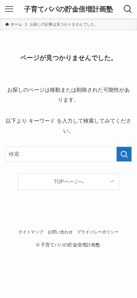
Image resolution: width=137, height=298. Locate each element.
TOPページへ (69, 182)
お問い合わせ (60, 232)
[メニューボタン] (9, 9)
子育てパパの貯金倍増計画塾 (68, 9)
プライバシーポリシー (98, 232)
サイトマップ (30, 232)
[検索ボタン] (128, 9)
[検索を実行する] (124, 154)
